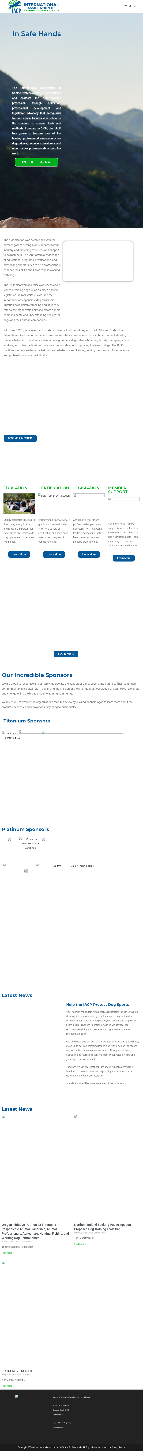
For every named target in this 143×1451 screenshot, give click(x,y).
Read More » (7, 1253)
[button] (89, 554)
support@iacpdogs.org (62, 1423)
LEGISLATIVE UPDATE (17, 1371)
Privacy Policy (118, 1447)
